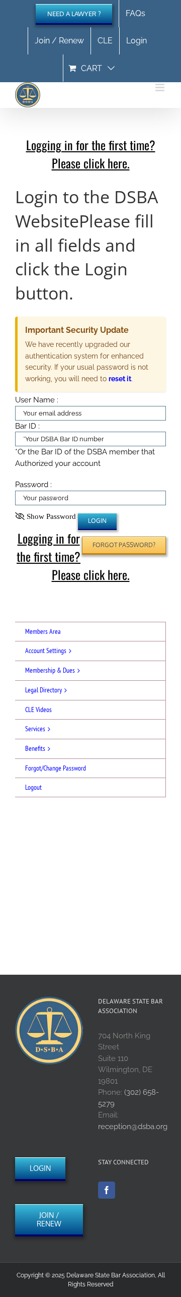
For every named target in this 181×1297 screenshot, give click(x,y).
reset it (120, 379)
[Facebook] (106, 1190)
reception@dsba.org (132, 1126)
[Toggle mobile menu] (160, 87)
